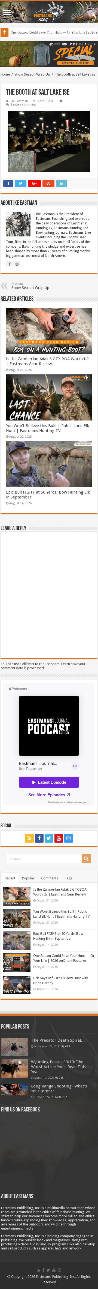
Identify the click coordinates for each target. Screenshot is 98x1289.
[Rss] (29, 838)
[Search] (86, 858)
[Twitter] (49, 838)
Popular (28, 878)
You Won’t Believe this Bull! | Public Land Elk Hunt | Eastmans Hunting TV (47, 428)
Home (5, 74)
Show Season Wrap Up (32, 74)
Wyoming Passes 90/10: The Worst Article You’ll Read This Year (58, 1066)
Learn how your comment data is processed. (43, 666)
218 (61, 1077)
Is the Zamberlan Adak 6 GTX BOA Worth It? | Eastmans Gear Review (47, 361)
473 (67, 1046)
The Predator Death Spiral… (58, 1040)
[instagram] (68, 838)
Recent (10, 878)
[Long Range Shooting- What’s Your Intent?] (14, 1089)
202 (64, 1097)
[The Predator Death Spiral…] (14, 1047)
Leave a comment (23, 104)
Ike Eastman (19, 101)
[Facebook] (39, 838)
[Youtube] (58, 838)
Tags (68, 878)
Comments (49, 878)
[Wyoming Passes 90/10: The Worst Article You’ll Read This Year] (14, 1068)
